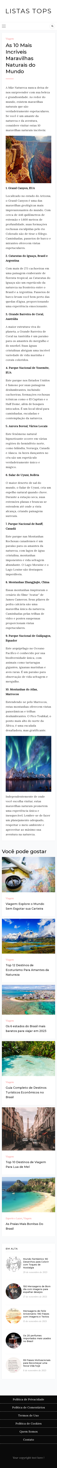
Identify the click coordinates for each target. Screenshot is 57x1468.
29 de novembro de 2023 (35, 1272)
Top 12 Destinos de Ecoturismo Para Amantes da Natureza (27, 970)
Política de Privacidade (28, 1399)
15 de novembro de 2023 (35, 1321)
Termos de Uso (28, 1415)
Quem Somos (28, 1431)
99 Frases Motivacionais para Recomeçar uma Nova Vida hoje (37, 1363)
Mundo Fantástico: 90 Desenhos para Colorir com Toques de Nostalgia (36, 1263)
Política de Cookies (29, 1423)
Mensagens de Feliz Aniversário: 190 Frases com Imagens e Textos (36, 1314)
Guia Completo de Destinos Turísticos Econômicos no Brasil (26, 1092)
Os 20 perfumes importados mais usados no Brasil (37, 1338)
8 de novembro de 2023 (34, 1370)
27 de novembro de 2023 (35, 1296)
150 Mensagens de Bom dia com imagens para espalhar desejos (37, 1289)
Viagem (10, 38)
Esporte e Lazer (14, 1218)
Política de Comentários (28, 1407)
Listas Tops (28, 11)
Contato (28, 1439)
